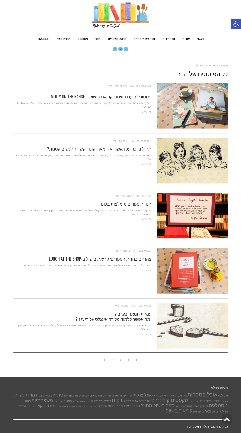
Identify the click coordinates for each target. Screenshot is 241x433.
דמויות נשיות (25, 395)
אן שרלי (110, 395)
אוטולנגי (223, 395)
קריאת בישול (179, 411)
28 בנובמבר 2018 (143, 85)
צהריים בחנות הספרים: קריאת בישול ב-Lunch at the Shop (100, 259)
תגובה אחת (127, 195)
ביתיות (58, 395)
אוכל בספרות (202, 394)
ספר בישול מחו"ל (144, 39)
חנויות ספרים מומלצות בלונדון (124, 204)
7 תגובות (125, 305)
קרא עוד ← (146, 111)
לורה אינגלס (84, 401)
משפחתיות (42, 400)
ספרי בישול (132, 406)
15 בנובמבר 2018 (144, 140)
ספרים (103, 406)
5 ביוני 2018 (146, 195)
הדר (110, 85)
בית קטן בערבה (45, 395)
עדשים (95, 406)
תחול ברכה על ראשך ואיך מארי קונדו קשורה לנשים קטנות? (99, 148)
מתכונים (83, 39)
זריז (202, 400)
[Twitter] (120, 49)
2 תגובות (123, 140)
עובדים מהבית (85, 406)
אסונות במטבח (97, 395)
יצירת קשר (63, 39)
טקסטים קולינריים (169, 400)
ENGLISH (43, 39)
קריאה (197, 411)
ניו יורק (204, 406)
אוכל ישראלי (157, 395)
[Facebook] (126, 49)
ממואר (68, 401)
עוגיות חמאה (73, 406)
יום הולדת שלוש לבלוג (137, 401)
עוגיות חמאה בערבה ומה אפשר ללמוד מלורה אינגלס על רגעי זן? (113, 316)
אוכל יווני (169, 395)
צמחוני (206, 411)
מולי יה (75, 401)
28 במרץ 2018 (145, 250)
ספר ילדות (168, 39)
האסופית (224, 401)
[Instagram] (115, 49)
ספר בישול (180, 406)
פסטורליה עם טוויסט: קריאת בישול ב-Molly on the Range (101, 96)
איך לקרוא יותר (123, 395)
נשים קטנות (192, 406)
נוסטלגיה (218, 405)
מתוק (27, 401)
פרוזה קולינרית (117, 39)
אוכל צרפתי (142, 395)
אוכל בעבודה (181, 395)
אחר (98, 39)
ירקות (118, 400)
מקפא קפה (58, 401)
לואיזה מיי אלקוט (101, 401)
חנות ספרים (194, 401)
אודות (186, 39)
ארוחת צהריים (72, 395)
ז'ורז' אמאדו (212, 401)
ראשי (200, 39)
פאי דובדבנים (60, 406)
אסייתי (85, 395)
